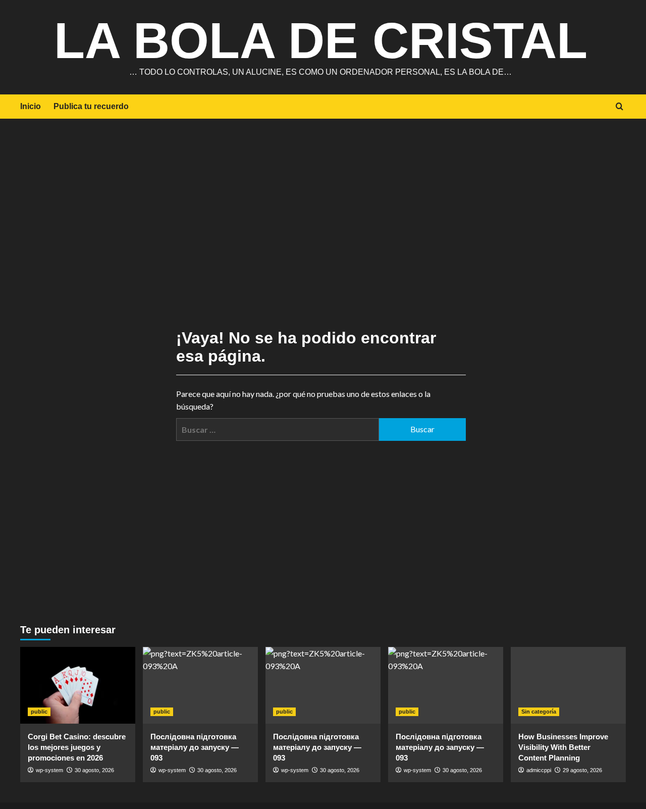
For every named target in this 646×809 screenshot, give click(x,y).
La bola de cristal (320, 40)
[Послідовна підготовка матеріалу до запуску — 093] (200, 685)
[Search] (619, 107)
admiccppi (538, 770)
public (39, 712)
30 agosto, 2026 (94, 770)
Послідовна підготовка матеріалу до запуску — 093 (194, 747)
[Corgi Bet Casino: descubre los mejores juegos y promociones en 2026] (77, 685)
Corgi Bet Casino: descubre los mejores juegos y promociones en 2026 (77, 747)
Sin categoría (538, 712)
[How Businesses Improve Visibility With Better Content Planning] (568, 685)
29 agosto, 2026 (582, 770)
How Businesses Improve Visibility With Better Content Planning (563, 747)
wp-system (49, 770)
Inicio (30, 106)
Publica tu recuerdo (91, 106)
